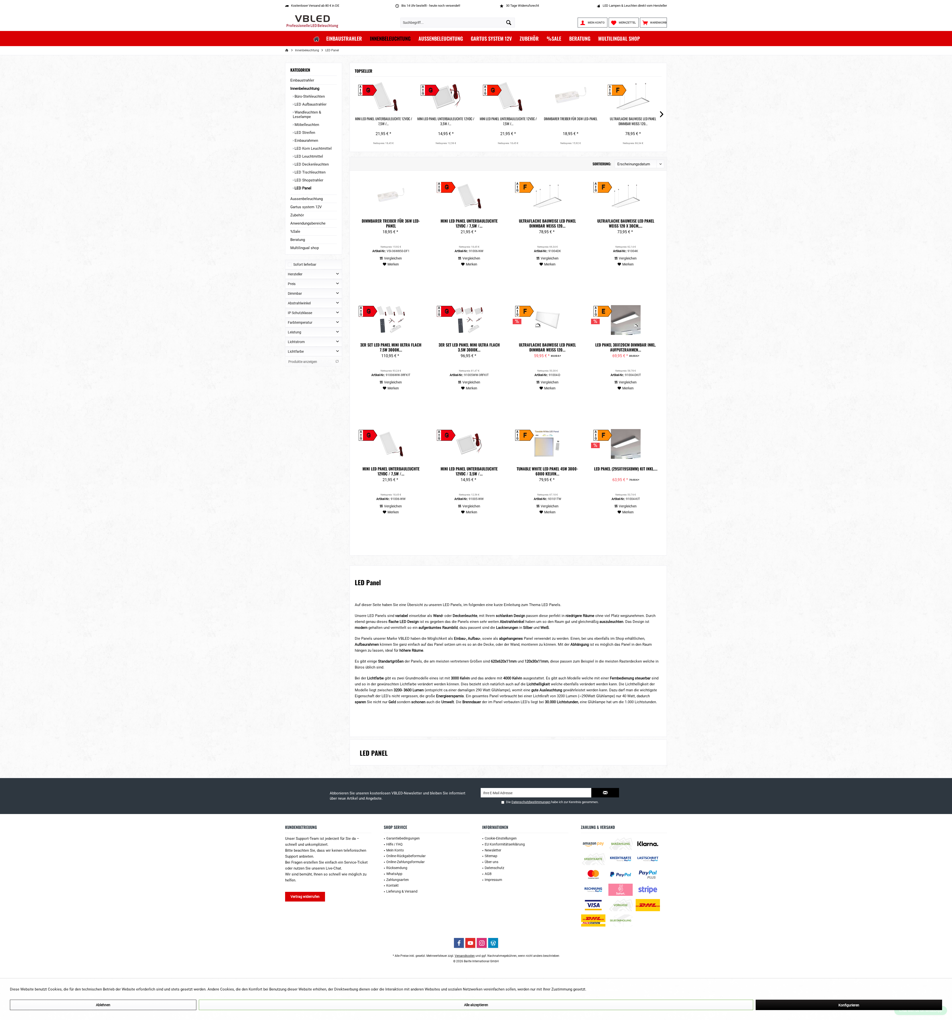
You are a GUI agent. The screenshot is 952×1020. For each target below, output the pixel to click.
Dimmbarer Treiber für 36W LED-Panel (570, 118)
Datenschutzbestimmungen (530, 802)
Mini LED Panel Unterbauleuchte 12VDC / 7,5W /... (383, 121)
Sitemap (491, 856)
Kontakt (392, 885)
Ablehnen (103, 1005)
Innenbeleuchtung (304, 88)
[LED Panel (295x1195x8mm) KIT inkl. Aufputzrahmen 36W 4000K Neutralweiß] (626, 444)
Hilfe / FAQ (394, 844)
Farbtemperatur (300, 322)
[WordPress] (493, 943)
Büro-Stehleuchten (309, 96)
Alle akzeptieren (476, 1005)
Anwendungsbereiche (308, 223)
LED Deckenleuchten (311, 164)
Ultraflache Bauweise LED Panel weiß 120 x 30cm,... (625, 223)
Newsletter (493, 850)
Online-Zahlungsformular (405, 862)
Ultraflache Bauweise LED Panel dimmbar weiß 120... (633, 121)
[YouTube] (470, 943)
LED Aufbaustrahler (310, 104)
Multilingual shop (304, 248)
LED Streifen (304, 132)
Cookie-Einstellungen (501, 838)
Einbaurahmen (306, 140)
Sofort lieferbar (304, 264)
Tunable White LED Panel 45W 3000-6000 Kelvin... (547, 471)
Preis (292, 284)
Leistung (294, 332)
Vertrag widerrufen (305, 897)
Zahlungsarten (397, 880)
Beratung (297, 239)
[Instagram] (482, 943)
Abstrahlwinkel (299, 303)
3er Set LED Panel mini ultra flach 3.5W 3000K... (469, 347)
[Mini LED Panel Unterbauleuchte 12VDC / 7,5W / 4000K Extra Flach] (508, 96)
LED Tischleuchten (310, 172)
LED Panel (302, 188)
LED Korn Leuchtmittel (313, 148)
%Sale (295, 231)
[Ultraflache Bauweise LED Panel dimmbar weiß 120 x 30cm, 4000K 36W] (547, 320)
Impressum (493, 880)
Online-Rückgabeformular (406, 856)
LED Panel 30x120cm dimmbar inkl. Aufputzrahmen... (625, 347)
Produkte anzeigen (302, 362)
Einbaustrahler (302, 80)
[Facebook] (459, 943)
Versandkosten (465, 956)
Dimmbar (295, 293)
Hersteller (295, 274)
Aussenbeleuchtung (306, 199)
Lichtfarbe (296, 351)
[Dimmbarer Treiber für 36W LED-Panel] (570, 96)
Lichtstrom (296, 342)
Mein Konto (395, 850)
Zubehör (297, 215)
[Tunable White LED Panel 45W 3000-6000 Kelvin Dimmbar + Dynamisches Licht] (547, 444)
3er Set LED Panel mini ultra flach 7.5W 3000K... (390, 347)
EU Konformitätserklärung (505, 844)
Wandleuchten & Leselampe (307, 114)
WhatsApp (394, 874)
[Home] (316, 38)
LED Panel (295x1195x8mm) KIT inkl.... (625, 469)
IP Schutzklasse (300, 313)
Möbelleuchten (306, 124)
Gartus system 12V (306, 207)
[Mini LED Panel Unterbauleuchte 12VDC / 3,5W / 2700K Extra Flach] (446, 96)
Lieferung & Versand (401, 891)
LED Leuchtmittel (308, 156)
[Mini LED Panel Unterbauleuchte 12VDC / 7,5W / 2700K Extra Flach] (383, 96)
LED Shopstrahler (308, 180)
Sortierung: (602, 163)
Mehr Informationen (603, 989)
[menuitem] (653, 23)
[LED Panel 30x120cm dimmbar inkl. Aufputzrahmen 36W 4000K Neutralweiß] (626, 320)
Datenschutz (494, 868)
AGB (488, 874)
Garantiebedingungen (403, 838)
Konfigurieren (848, 1005)
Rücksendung (396, 868)
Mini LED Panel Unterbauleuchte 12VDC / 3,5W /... (445, 121)
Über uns (491, 862)
